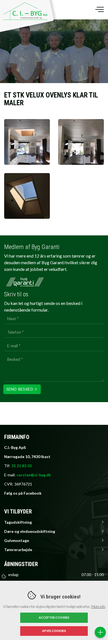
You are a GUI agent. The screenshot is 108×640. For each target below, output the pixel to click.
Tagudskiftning (18, 522)
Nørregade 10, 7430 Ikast (27, 456)
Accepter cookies (54, 617)
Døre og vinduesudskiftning (29, 531)
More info (98, 606)
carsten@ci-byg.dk (34, 474)
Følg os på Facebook (23, 493)
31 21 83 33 (21, 465)
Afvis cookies (54, 631)
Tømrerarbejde (18, 549)
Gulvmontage (16, 540)
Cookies (4, 576)
